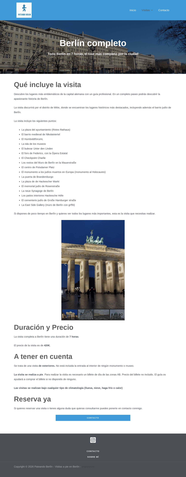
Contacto (163, 10)
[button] (65, 264)
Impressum (88, 466)
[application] (151, 10)
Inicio (133, 10)
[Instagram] (93, 440)
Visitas (146, 10)
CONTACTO (93, 418)
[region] (93, 270)
